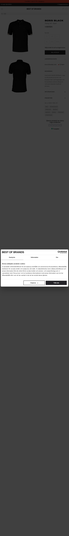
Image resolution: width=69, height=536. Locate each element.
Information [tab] (34, 257)
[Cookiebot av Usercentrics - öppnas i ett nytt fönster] (59, 252)
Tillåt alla (56, 283)
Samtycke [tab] (12, 257)
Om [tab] (57, 257)
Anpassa (33, 283)
